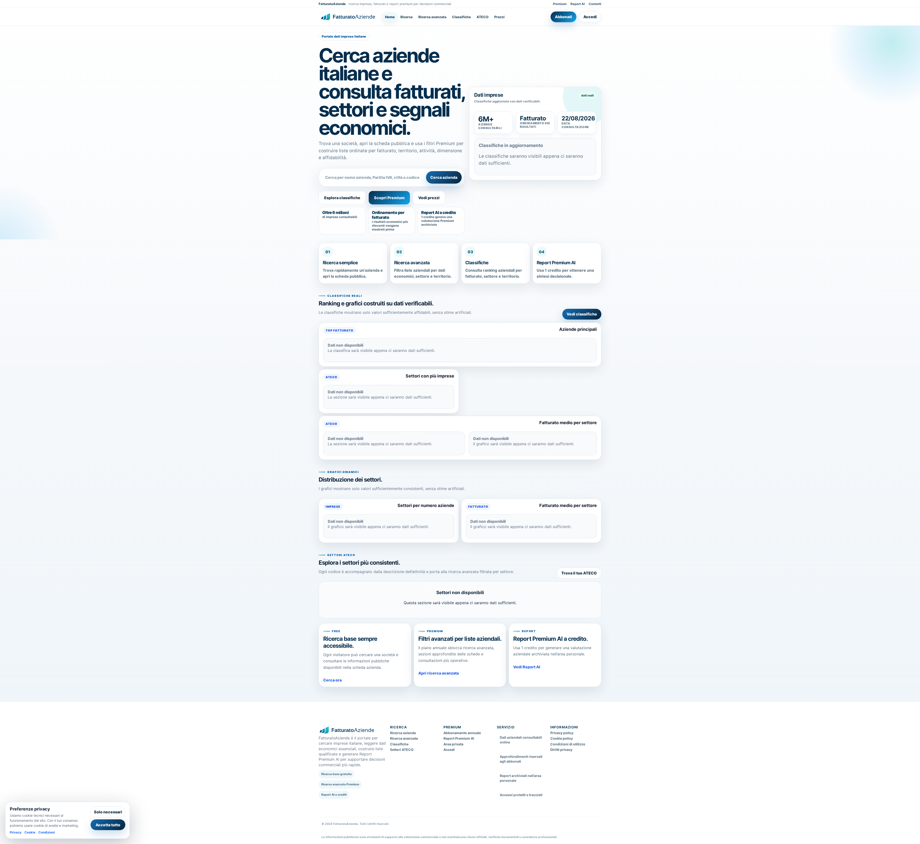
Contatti (595, 4)
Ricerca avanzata (432, 17)
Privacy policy (561, 733)
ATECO (483, 17)
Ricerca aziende (403, 733)
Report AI (577, 4)
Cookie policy (561, 738)
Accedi (590, 16)
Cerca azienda (443, 177)
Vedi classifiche (582, 314)
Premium (560, 4)
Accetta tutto (108, 824)
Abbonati (563, 16)
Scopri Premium (389, 197)
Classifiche (461, 17)
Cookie (29, 832)
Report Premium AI (458, 738)
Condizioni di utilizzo (567, 744)
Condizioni (46, 832)
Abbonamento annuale (462, 733)
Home (390, 17)
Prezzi (499, 17)
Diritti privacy (561, 750)
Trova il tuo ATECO (579, 573)
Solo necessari (108, 812)
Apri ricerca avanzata (438, 673)
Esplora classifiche (342, 197)
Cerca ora (332, 680)
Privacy (16, 832)
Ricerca (406, 17)
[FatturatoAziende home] (348, 17)
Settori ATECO (402, 750)
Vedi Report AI (526, 666)
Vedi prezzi (429, 197)
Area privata (453, 744)
